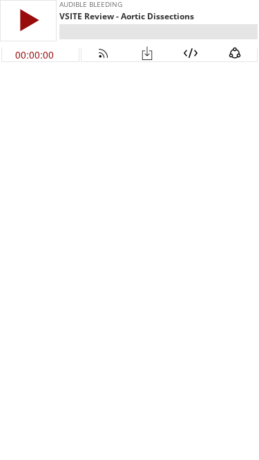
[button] (28, 20)
